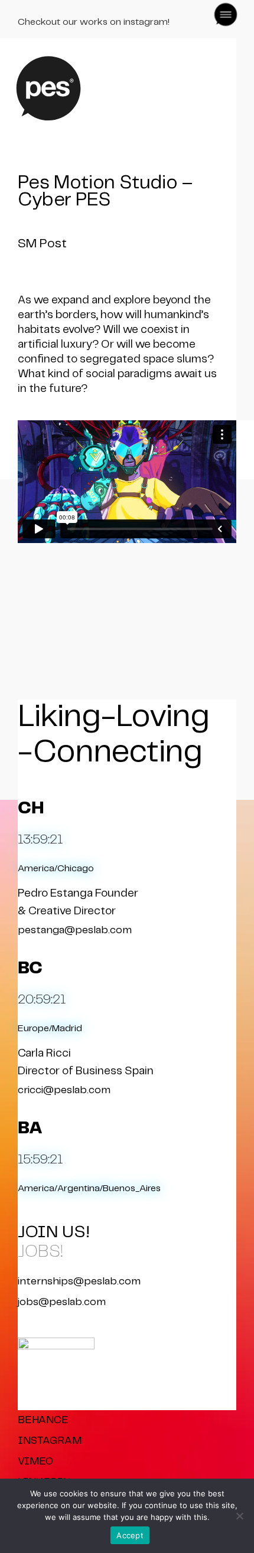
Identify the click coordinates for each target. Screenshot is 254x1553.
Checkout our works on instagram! (94, 22)
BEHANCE (43, 1420)
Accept (130, 1535)
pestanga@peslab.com (75, 930)
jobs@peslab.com (62, 1302)
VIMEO (35, 1461)
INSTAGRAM (50, 1441)
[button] (223, 14)
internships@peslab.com (79, 1281)
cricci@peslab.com (64, 1090)
